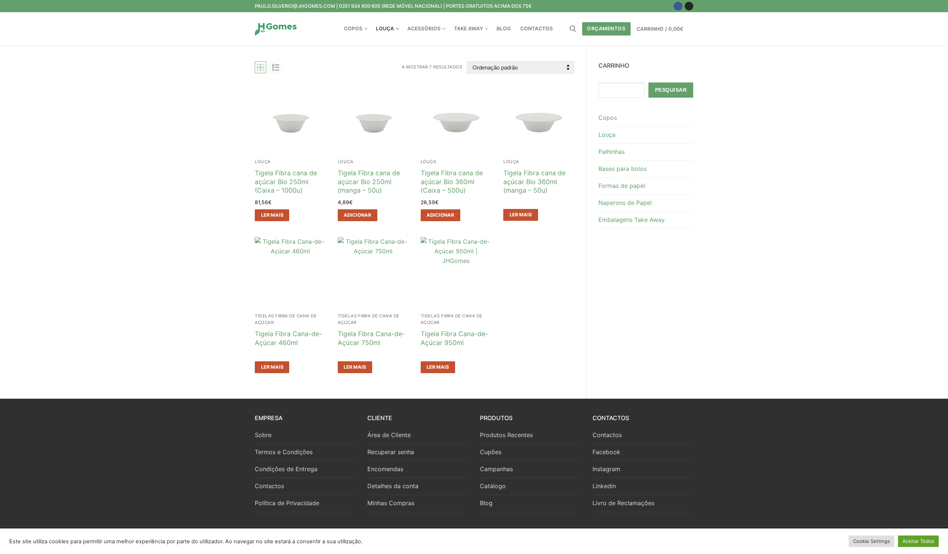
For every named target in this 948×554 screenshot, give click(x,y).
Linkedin (604, 486)
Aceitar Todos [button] (918, 541)
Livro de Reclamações (623, 503)
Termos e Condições (284, 452)
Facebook (606, 452)
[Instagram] (689, 6)
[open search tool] (573, 29)
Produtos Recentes (506, 435)
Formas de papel (621, 185)
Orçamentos (606, 28)
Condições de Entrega (286, 469)
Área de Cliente (389, 435)
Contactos (269, 486)
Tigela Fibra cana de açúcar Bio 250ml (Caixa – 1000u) (286, 182)
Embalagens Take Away (631, 219)
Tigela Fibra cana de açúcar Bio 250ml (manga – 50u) (369, 182)
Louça (263, 161)
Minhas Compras (390, 503)
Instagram (606, 469)
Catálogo (493, 486)
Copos (607, 117)
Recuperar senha (390, 452)
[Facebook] (678, 6)
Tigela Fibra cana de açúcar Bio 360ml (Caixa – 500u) (452, 182)
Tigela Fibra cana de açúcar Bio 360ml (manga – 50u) (534, 182)
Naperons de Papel (625, 202)
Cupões (490, 452)
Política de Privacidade (287, 503)
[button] (357, 215)
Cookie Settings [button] (871, 541)
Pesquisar (671, 90)
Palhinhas (611, 151)
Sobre (263, 435)
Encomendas (385, 469)
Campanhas (496, 469)
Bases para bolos (622, 168)
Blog (486, 503)
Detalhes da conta (392, 486)
